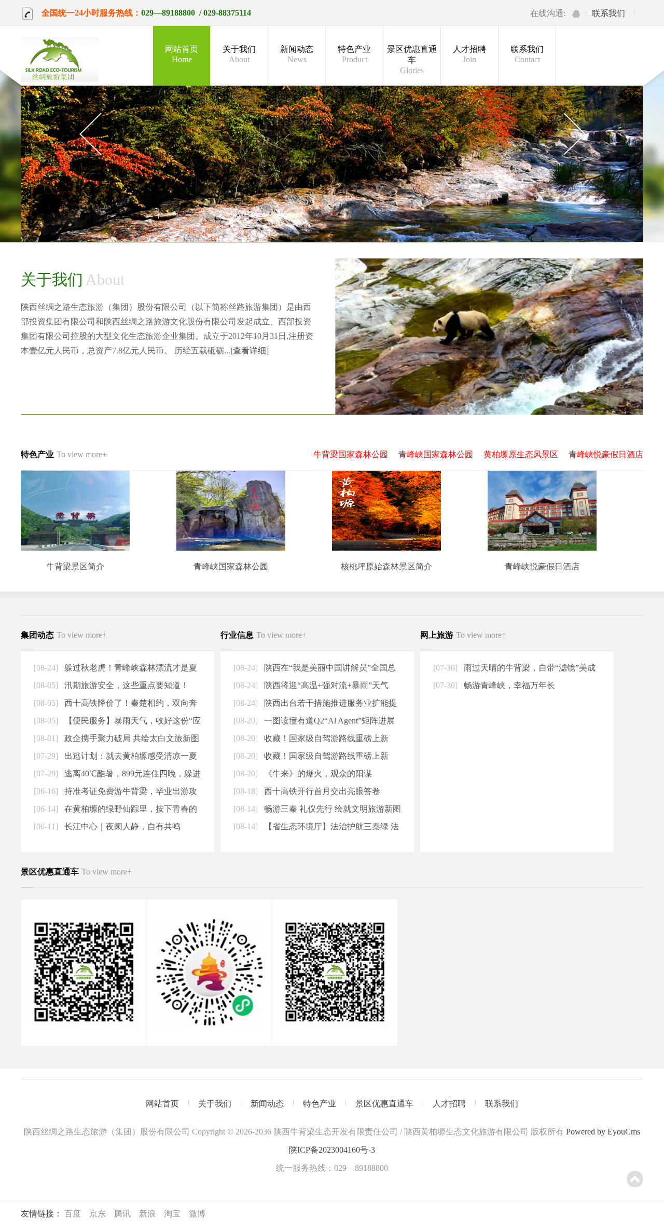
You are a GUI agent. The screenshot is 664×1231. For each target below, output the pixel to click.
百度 (72, 1213)
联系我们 (608, 13)
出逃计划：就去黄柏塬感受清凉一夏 (129, 755)
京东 (97, 1213)
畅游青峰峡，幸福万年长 (508, 685)
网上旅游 (463, 635)
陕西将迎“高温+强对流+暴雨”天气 (325, 685)
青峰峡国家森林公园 (435, 454)
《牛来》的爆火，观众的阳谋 (317, 773)
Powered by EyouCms (602, 1131)
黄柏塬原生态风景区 (520, 454)
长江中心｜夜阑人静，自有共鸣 (121, 826)
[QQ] (576, 14)
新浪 (147, 1213)
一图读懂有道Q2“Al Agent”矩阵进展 (328, 720)
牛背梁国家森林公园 (350, 454)
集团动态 (64, 635)
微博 (197, 1213)
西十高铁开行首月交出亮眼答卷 (321, 791)
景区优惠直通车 (412, 60)
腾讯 (122, 1213)
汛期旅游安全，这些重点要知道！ (125, 685)
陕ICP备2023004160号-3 (332, 1149)
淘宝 (172, 1213)
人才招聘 (469, 54)
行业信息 (263, 635)
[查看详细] (249, 350)
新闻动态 (296, 54)
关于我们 (239, 54)
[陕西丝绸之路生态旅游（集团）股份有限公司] (60, 60)
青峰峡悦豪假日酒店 (606, 454)
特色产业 (354, 54)
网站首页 (181, 54)
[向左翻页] (90, 134)
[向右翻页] (574, 134)
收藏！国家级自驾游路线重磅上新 (325, 738)
